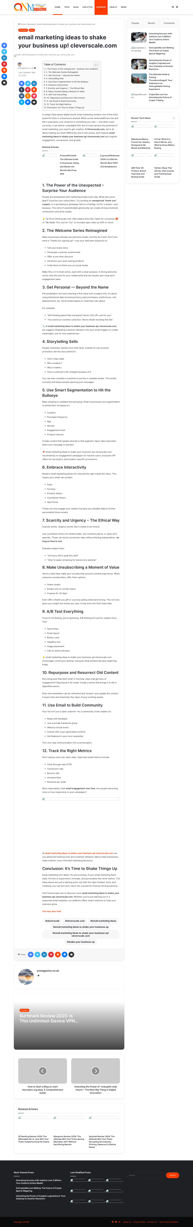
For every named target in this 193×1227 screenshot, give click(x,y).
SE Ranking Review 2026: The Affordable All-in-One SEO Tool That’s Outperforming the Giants (33, 1139)
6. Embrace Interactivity (57, 85)
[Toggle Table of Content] (95, 65)
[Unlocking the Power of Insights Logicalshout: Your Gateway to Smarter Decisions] (139, 64)
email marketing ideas (104, 920)
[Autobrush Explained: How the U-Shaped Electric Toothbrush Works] (78, 1183)
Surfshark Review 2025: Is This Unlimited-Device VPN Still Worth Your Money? (47, 1020)
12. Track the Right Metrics (59, 104)
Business (101, 7)
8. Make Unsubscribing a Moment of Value (65, 91)
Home (57, 7)
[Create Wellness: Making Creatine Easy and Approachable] (96, 1204)
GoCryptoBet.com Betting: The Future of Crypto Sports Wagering (161, 50)
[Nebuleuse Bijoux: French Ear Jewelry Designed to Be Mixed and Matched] (141, 130)
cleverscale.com (76, 920)
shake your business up (81, 941)
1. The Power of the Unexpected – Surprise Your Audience (71, 69)
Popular (135, 23)
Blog (76, 7)
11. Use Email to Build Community (61, 101)
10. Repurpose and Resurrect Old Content (66, 98)
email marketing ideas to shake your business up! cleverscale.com (81, 934)
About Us (127, 1222)
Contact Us (152, 1222)
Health (113, 7)
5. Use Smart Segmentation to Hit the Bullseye (67, 82)
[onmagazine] (30, 7)
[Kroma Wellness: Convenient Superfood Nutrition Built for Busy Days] (78, 1204)
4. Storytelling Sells (55, 78)
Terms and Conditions (168, 1222)
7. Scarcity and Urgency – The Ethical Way (65, 88)
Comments (169, 23)
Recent (151, 23)
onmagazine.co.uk (25, 68)
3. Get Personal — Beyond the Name (63, 75)
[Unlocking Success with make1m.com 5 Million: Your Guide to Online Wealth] (139, 37)
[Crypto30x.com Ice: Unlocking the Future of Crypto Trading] (139, 98)
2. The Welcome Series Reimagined (62, 72)
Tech (67, 7)
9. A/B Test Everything (56, 94)
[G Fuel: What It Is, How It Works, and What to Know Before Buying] (164, 130)
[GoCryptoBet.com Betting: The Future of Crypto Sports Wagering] (139, 51)
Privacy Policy (139, 1222)
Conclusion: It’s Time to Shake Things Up (65, 107)
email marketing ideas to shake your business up (82, 926)
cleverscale (53, 920)
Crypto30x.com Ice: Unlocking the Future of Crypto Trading (160, 97)
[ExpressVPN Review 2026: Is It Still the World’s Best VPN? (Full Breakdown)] (90, 159)
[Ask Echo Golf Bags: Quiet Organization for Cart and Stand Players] (114, 1204)
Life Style (88, 7)
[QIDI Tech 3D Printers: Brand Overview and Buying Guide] (141, 159)
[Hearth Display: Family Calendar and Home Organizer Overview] (114, 1194)
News (123, 7)
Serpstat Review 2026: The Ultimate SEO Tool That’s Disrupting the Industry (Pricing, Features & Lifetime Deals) (102, 1141)
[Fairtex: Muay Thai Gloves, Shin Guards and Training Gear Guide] (164, 159)
